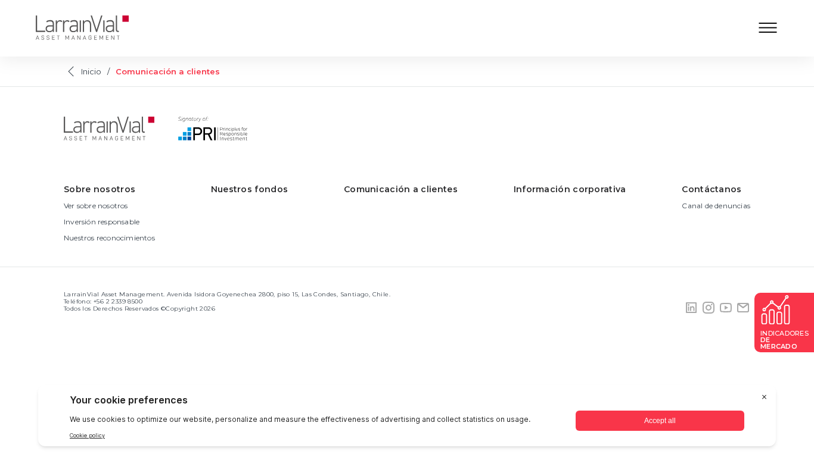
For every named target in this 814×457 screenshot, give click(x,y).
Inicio (91, 71)
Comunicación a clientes (401, 189)
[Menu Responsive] (767, 28)
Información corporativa (570, 189)
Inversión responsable (101, 221)
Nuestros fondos (249, 189)
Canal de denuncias (716, 205)
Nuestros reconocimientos (109, 237)
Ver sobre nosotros (96, 205)
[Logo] (91, 28)
